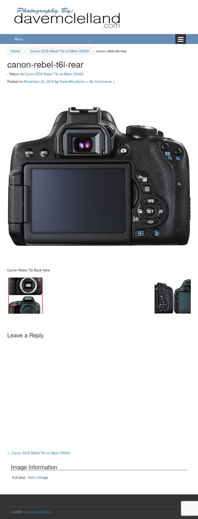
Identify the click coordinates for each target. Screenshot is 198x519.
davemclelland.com (37, 511)
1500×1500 (35, 477)
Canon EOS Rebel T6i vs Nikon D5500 (59, 51)
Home (15, 51)
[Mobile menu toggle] (180, 39)
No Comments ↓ (102, 81)
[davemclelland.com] (67, 16)
